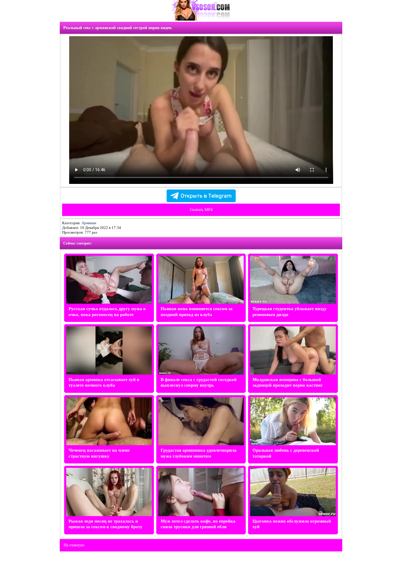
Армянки (89, 223)
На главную (74, 545)
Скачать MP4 (201, 209)
